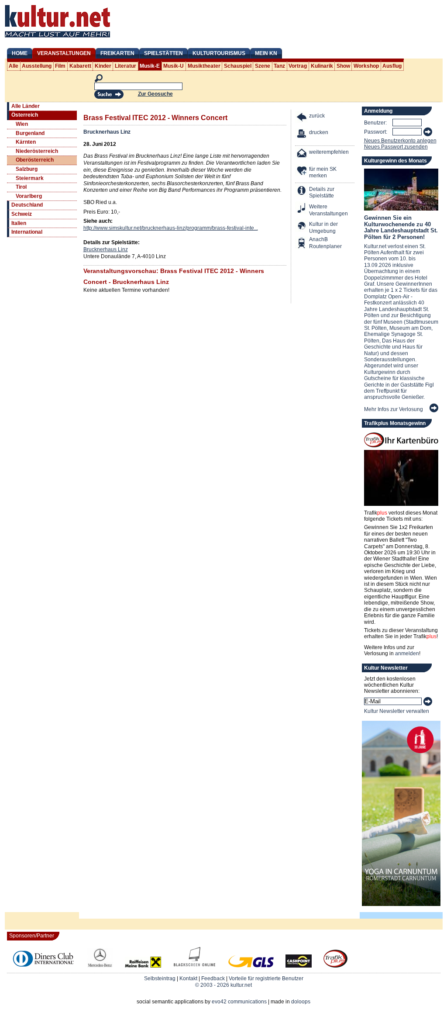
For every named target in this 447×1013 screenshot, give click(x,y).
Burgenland (30, 133)
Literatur (125, 66)
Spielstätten (163, 53)
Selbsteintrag (159, 978)
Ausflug (392, 66)
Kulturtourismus (219, 53)
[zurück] (302, 118)
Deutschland (27, 205)
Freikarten (117, 53)
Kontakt (188, 978)
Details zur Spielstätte (321, 192)
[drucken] (302, 134)
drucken (318, 132)
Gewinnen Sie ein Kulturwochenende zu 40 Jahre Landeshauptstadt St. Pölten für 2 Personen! (401, 227)
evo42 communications (239, 1002)
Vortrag (298, 66)
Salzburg (27, 169)
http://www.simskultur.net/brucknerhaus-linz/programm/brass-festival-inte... (170, 228)
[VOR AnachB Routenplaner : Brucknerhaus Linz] (302, 244)
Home (20, 53)
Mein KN (266, 53)
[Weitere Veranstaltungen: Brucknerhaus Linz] (302, 209)
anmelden (407, 653)
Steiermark (30, 178)
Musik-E (150, 66)
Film (60, 66)
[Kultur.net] (57, 38)
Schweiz (21, 214)
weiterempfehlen (329, 152)
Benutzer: (375, 123)
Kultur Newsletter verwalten (396, 711)
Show (343, 66)
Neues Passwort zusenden (396, 147)
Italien (18, 223)
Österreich (24, 115)
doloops (300, 1002)
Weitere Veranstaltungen (328, 210)
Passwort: (375, 132)
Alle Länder (25, 106)
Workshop (366, 66)
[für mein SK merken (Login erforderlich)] (302, 171)
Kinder (103, 66)
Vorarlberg (29, 196)
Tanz (279, 66)
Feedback (213, 978)
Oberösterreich (35, 160)
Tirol (21, 187)
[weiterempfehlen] (302, 154)
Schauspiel (237, 66)
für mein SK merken (323, 172)
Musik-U (173, 66)
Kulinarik (322, 66)
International (26, 232)
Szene (262, 66)
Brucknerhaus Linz (107, 132)
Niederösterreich (37, 151)
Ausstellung (37, 66)
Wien (22, 124)
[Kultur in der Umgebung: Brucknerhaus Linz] (302, 226)
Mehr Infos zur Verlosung (393, 409)
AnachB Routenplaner (316, 242)
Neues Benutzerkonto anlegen (400, 141)
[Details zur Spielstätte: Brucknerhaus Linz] (302, 191)
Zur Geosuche (155, 94)
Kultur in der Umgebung (323, 227)
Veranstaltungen (64, 53)
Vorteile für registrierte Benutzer (266, 978)
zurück (317, 116)
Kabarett (80, 66)
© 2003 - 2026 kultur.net (223, 985)
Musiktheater (204, 66)
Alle (13, 66)
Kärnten (26, 142)
